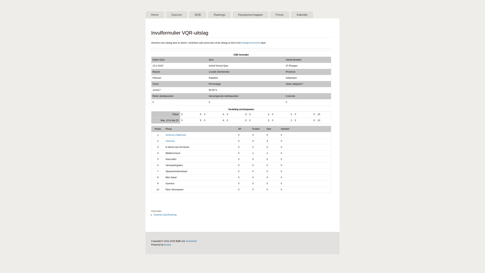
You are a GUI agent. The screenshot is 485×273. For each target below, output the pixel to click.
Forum (280, 14)
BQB (198, 14)
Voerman (170, 141)
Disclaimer (191, 241)
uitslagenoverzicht (250, 43)
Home (155, 14)
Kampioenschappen (250, 14)
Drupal (167, 244)
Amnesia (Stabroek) (176, 135)
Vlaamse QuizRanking (165, 214)
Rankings (219, 14)
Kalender (302, 14)
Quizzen (176, 14)
